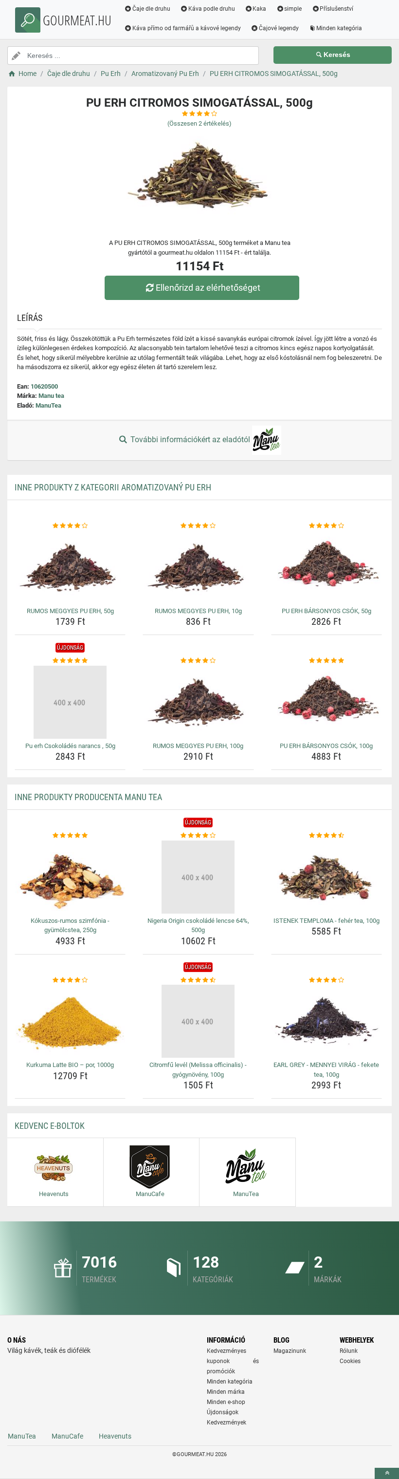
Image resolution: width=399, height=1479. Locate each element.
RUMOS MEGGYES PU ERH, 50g (70, 611)
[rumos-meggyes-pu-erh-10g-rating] (198, 526)
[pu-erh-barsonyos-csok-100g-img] (326, 702)
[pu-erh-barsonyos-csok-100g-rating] (326, 661)
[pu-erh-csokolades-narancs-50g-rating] (70, 661)
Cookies (350, 1361)
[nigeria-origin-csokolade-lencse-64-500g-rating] (198, 836)
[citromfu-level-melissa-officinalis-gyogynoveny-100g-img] (198, 1021)
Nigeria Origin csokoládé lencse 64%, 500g (198, 925)
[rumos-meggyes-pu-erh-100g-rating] (198, 661)
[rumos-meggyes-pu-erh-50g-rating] (70, 526)
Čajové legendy (279, 28)
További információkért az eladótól (190, 439)
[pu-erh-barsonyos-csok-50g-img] (326, 567)
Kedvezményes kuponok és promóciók (233, 1361)
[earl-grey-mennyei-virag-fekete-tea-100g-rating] (326, 980)
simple (293, 8)
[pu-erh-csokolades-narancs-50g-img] (70, 702)
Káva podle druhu (211, 8)
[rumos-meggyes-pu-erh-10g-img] (198, 567)
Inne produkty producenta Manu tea (88, 797)
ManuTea (48, 405)
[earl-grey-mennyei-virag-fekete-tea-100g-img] (326, 1021)
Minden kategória (339, 28)
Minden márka (226, 1391)
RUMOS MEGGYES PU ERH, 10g (198, 611)
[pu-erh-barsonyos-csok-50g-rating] (326, 526)
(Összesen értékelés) (199, 123)
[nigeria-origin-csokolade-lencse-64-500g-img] (198, 877)
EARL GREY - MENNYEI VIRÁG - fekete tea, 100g (326, 1069)
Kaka (259, 8)
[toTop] (387, 1473)
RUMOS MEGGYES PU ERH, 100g (198, 745)
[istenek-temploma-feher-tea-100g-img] (326, 877)
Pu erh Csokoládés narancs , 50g (70, 745)
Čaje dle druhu (151, 8)
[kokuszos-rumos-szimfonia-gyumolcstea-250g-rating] (70, 836)
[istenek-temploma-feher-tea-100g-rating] (326, 836)
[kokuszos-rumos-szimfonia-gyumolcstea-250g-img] (70, 877)
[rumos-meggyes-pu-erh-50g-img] (70, 567)
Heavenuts (115, 1436)
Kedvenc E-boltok (50, 1126)
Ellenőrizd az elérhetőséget (208, 287)
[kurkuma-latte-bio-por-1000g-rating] (70, 980)
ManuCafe (67, 1436)
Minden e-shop (226, 1402)
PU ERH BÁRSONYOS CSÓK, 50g (326, 611)
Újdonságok (222, 1412)
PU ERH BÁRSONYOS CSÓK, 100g (326, 745)
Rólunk (349, 1351)
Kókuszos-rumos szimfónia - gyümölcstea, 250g (70, 925)
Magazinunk (289, 1351)
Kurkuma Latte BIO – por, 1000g (70, 1064)
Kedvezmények (226, 1422)
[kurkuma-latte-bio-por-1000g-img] (70, 1021)
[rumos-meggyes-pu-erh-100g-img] (198, 702)
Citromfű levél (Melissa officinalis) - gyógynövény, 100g (198, 1069)
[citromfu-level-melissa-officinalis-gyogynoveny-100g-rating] (198, 980)
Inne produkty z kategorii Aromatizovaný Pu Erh (113, 487)
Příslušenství (336, 8)
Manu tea (51, 395)
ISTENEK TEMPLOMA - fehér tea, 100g (326, 920)
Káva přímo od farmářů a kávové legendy (186, 28)
